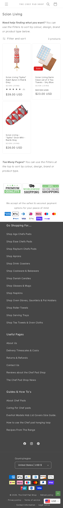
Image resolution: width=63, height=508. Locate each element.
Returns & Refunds (17, 357)
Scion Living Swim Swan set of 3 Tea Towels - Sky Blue (44, 79)
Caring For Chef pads (18, 407)
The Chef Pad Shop (27, 495)
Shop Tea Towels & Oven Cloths (24, 322)
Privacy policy (14, 500)
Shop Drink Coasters (18, 263)
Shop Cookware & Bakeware (22, 270)
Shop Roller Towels (17, 307)
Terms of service (32, 500)
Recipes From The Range (20, 429)
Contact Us (12, 365)
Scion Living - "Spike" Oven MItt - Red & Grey (15, 137)
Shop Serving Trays (17, 315)
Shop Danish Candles (18, 278)
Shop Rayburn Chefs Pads (21, 248)
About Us (11, 343)
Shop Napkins (14, 293)
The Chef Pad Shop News (21, 380)
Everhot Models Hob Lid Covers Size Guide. (31, 415)
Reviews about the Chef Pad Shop (26, 372)
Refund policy (46, 495)
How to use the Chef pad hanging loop (28, 422)
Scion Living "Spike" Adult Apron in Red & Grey (16, 79)
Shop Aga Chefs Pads (18, 234)
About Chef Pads (16, 400)
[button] (6, 4)
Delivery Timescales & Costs (22, 350)
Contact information (25, 505)
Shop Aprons (13, 256)
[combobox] (52, 501)
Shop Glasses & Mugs (18, 285)
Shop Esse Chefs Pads (19, 241)
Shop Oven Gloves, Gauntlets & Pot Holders (31, 300)
